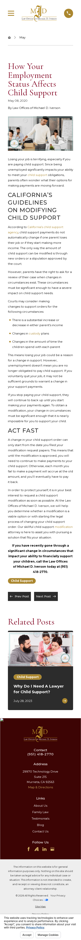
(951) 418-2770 (40, 754)
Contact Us (40, 831)
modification (64, 527)
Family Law (40, 812)
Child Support (22, 581)
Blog (40, 825)
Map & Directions (40, 787)
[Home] (39, 13)
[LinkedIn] (44, 849)
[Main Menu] (11, 13)
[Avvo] (36, 849)
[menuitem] (40, 906)
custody (34, 333)
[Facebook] (29, 849)
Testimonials (40, 818)
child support (37, 175)
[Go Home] (9, 37)
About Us (40, 805)
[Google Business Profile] (52, 849)
